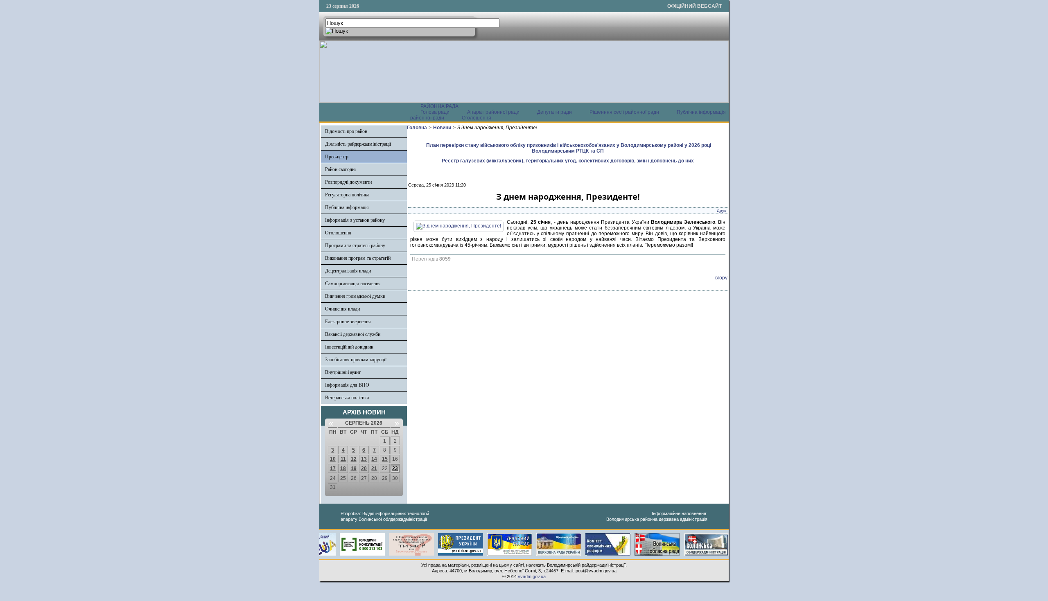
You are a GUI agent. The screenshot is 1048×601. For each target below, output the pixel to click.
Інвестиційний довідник (349, 347)
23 (395, 468)
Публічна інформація (347, 207)
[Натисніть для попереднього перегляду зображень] (458, 226)
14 (374, 459)
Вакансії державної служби (352, 334)
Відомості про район (346, 131)
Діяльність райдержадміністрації (358, 144)
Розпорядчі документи (348, 182)
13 (364, 459)
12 (354, 459)
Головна (417, 128)
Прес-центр (336, 157)
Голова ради (434, 112)
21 (374, 468)
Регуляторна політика (347, 195)
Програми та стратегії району (355, 245)
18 (343, 468)
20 (364, 468)
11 (343, 459)
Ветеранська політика (347, 398)
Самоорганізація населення (353, 283)
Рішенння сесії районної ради (624, 112)
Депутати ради (554, 112)
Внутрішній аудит (343, 372)
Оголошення (476, 118)
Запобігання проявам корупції (355, 359)
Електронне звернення (348, 321)
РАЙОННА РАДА (439, 106)
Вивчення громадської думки (355, 296)
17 (333, 468)
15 (385, 459)
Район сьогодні (340, 169)
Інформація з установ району (355, 220)
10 (333, 459)
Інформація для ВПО (347, 385)
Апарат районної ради (493, 112)
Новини (442, 128)
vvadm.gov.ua (532, 576)
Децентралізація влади (348, 271)
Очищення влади (342, 309)
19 (354, 468)
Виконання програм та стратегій (358, 258)
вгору (721, 278)
